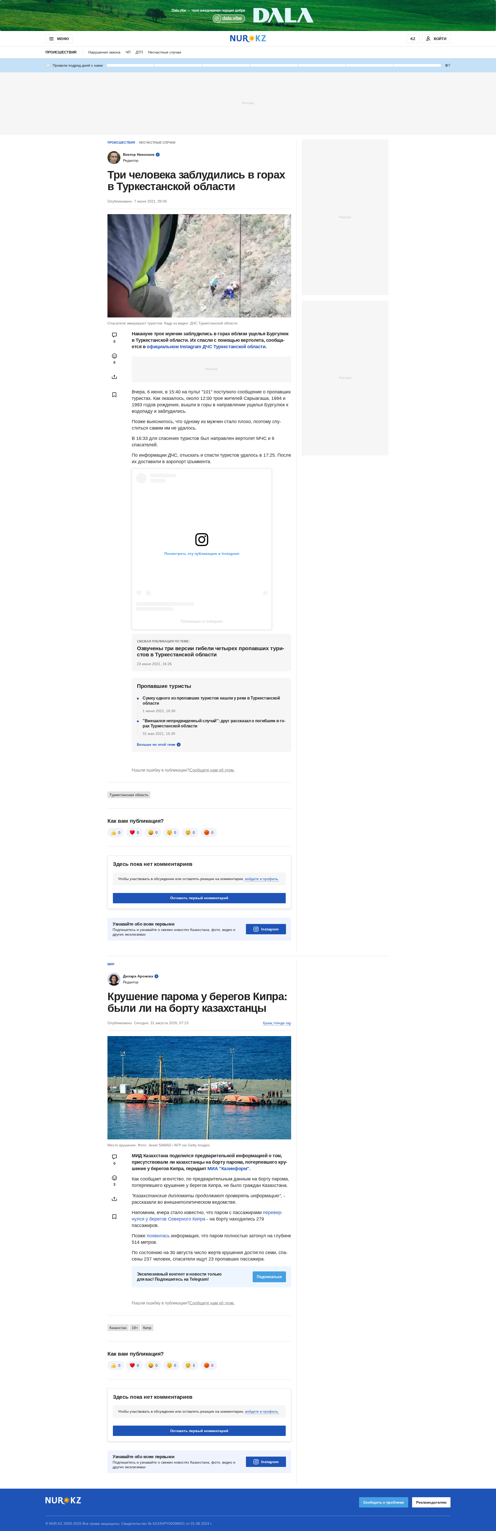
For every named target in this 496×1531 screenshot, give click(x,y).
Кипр (147, 1328)
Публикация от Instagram (202, 621)
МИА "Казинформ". (228, 1168)
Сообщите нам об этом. (212, 770)
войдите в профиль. (262, 879)
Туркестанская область (129, 795)
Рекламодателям (431, 1502)
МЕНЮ (62, 39)
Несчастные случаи (164, 52)
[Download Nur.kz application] (248, 15)
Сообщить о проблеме (383, 1502)
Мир (110, 964)
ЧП (128, 52)
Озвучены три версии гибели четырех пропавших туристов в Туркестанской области (210, 651)
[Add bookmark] (114, 394)
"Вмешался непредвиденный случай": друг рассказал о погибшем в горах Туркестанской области (214, 723)
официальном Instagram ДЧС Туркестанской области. (207, 346)
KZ (412, 39)
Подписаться (269, 1276)
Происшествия (60, 52)
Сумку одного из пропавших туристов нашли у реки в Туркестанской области (211, 700)
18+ (135, 1328)
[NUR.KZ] (248, 38)
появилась (159, 1235)
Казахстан (118, 1328)
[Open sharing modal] (114, 376)
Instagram (269, 929)
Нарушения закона (104, 52)
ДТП (139, 52)
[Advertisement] (248, 103)
